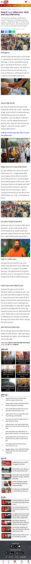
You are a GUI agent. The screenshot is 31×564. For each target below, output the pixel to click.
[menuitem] (4, 5)
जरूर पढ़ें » (4, 458)
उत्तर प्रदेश (9, 5)
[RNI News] (6, 3)
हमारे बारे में (11, 557)
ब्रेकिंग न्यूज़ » (5, 395)
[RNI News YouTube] (19, 547)
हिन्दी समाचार (3, 9)
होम (4, 5)
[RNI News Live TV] (26, 2)
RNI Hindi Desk (7, 29)
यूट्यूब (6, 345)
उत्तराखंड (14, 5)
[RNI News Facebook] (11, 547)
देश (18, 5)
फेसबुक (2, 345)
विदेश (22, 5)
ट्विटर (11, 345)
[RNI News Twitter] (15, 547)
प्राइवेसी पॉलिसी (23, 557)
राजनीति (26, 5)
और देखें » (3, 497)
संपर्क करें (16, 557)
